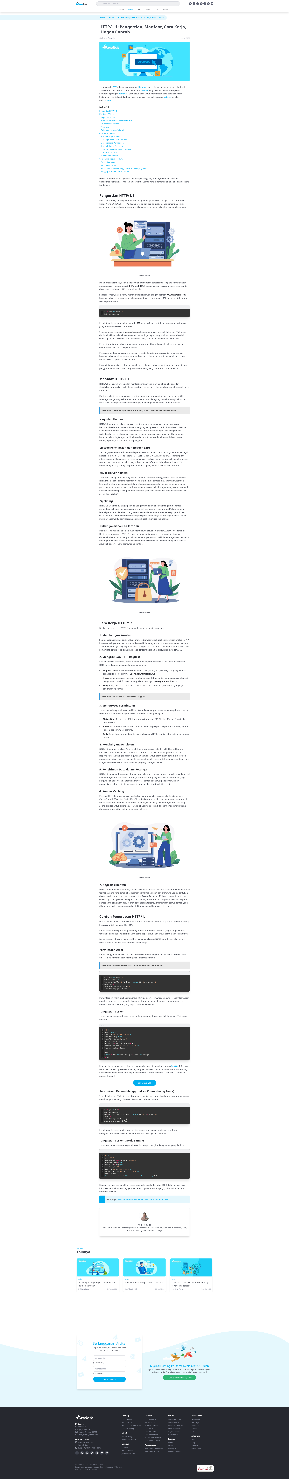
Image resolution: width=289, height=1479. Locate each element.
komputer (123, 93)
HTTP (114, 87)
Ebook (147, 10)
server (145, 90)
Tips (139, 10)
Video (156, 10)
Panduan (166, 10)
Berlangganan (110, 1379)
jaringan (143, 87)
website (167, 97)
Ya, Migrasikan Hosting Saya (180, 1377)
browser (107, 100)
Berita (130, 10)
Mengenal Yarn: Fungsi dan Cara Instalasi (144, 1282)
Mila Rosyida (144, 1224)
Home (121, 10)
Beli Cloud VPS (144, 1083)
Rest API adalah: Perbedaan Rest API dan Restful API (143, 1199)
